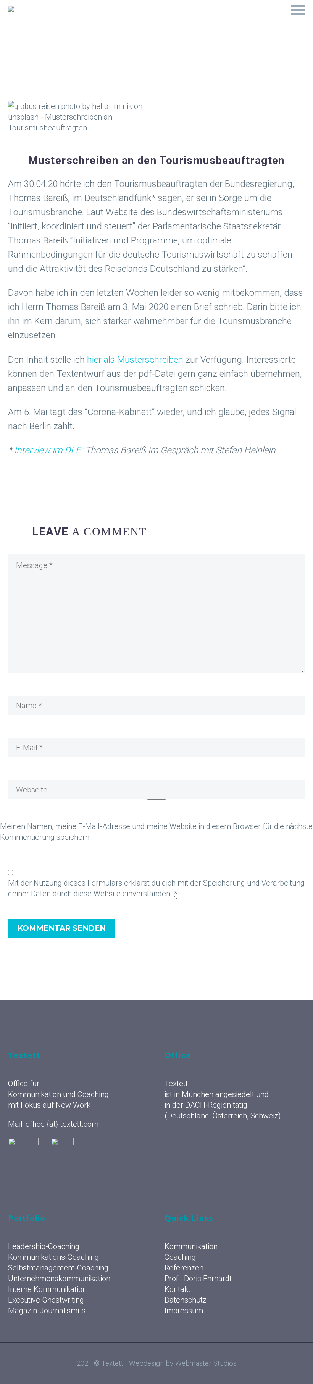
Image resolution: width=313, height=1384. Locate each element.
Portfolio (243, 19)
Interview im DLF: (49, 450)
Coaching (148, 19)
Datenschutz (186, 1299)
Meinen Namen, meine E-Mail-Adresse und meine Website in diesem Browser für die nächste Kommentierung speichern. (156, 832)
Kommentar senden (62, 928)
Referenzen (195, 19)
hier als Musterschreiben (135, 359)
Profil (284, 19)
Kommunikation (94, 19)
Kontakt (177, 1289)
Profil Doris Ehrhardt (198, 1278)
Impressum (184, 1310)
